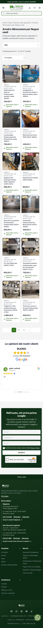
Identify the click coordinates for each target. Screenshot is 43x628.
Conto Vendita (27, 573)
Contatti (4, 584)
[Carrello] (40, 8)
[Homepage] (16, 8)
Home (5, 23)
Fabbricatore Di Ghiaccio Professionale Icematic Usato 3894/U (9, 94)
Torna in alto (21, 477)
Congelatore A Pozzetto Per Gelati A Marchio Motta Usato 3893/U (30, 93)
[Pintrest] (21, 611)
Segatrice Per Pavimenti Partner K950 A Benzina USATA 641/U (10, 181)
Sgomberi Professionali (30, 552)
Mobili (3, 562)
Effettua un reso (6, 590)
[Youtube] (26, 611)
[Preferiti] (35, 8)
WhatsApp (17, 517)
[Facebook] (11, 611)
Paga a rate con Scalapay (31, 567)
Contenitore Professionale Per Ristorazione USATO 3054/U (30, 224)
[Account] (30, 8)
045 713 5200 (7, 517)
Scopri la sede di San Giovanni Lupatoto (16, 541)
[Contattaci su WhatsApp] (37, 617)
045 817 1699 (7, 538)
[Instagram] (16, 611)
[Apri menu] (3, 8)
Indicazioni (25, 517)
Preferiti (4, 587)
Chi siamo (4, 496)
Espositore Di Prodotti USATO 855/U (30, 179)
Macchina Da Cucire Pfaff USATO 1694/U (30, 136)
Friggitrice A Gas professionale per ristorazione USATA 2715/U (10, 309)
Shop (10, 23)
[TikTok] (31, 611)
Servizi (3, 555)
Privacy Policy (35, 448)
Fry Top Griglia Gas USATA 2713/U (10, 264)
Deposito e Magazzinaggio (32, 570)
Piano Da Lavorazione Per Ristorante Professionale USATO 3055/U (11, 224)
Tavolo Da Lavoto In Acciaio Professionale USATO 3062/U (30, 308)
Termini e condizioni (8, 593)
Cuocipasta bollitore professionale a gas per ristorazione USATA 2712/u (30, 266)
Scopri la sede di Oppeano (11, 520)
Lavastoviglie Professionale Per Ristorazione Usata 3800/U (10, 138)
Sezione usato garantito (22, 23)
